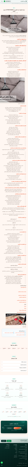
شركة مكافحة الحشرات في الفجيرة (21, 300)
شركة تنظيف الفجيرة (23, 287)
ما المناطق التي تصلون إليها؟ (22, 367)
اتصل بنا (15, 416)
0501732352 (7, 446)
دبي (2, 411)
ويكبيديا (25, 308)
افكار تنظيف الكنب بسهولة (22, 310)
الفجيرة (20, 40)
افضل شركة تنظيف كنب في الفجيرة (20, 125)
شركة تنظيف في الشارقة (22, 217)
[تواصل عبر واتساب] (4, 1)
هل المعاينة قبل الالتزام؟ (23, 364)
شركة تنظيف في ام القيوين (22, 244)
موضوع (25, 306)
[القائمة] (2, 1)
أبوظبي (24, 411)
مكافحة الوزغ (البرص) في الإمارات (22, 451)
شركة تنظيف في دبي (23, 231)
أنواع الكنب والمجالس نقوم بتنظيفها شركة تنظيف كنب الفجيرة (15, 60)
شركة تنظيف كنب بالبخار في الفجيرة (20, 136)
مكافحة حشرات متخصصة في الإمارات (8, 332)
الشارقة (15, 411)
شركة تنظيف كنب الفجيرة (21, 39)
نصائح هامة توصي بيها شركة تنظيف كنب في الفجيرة (18, 147)
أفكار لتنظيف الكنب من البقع (21, 206)
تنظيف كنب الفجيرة (23, 105)
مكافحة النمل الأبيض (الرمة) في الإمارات (19, 332)
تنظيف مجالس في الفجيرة (22, 264)
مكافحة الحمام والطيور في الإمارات (20, 334)
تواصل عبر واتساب (7, 447)
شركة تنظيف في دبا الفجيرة (22, 255)
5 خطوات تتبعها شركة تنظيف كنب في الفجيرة (19, 160)
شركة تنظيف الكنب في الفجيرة (20, 45)
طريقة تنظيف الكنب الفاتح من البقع (21, 312)
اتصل (23, 463)
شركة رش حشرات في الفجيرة (22, 291)
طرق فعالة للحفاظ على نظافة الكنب (20, 193)
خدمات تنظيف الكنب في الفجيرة (21, 173)
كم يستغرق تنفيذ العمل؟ (23, 370)
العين (11, 411)
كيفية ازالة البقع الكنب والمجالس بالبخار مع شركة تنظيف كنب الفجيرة (15, 187)
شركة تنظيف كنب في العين (22, 274)
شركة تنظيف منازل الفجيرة (22, 297)
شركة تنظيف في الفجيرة (21, 69)
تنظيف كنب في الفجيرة (22, 113)
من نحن (26, 463)
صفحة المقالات (20, 463)
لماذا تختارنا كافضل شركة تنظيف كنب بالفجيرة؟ (19, 181)
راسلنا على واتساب (17, 428)
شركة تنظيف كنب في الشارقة (22, 295)
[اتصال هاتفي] (2, 465)
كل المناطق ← (15, 456)
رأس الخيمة (15, 455)
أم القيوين (19, 411)
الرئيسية (26, 3)
